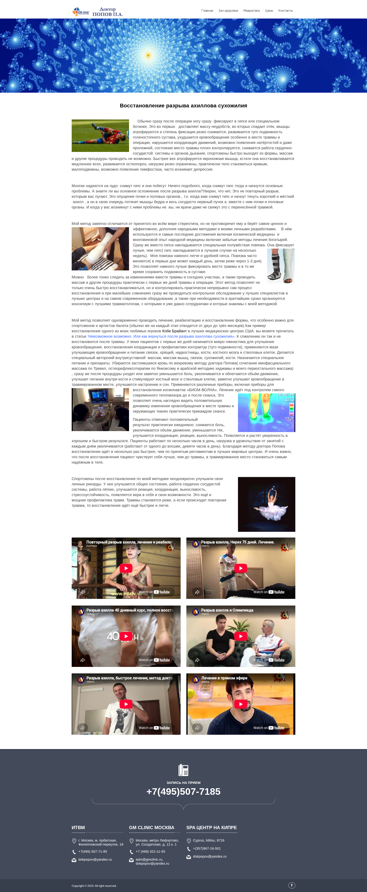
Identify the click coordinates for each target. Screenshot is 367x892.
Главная (207, 10)
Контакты (285, 10)
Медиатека (251, 10)
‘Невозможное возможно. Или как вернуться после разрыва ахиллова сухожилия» (161, 336)
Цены (269, 10)
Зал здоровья (228, 10)
